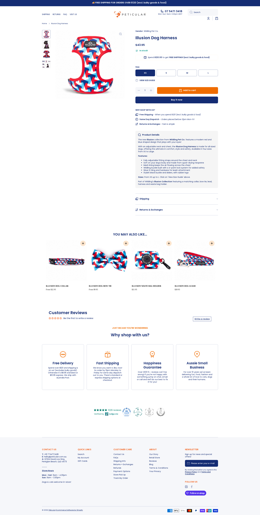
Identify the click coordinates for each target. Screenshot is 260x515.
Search (81, 454)
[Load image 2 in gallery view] (46, 44)
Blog (151, 464)
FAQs (115, 457)
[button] (216, 18)
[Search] (190, 12)
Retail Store (154, 457)
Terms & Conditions (158, 468)
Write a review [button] (202, 318)
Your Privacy (155, 471)
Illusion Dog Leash (185, 286)
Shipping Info (119, 461)
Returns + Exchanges (123, 464)
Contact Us (118, 454)
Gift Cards (82, 461)
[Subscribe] (214, 463)
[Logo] (130, 14)
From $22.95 (51, 290)
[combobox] (203, 12)
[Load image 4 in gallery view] (46, 64)
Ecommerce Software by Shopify (69, 510)
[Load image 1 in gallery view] (46, 34)
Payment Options (121, 471)
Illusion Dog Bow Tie (100, 286)
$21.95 (134, 290)
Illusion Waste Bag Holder (146, 286)
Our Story (153, 454)
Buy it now (176, 99)
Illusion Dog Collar (57, 286)
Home (44, 23)
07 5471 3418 (173, 11)
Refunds (117, 468)
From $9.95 (93, 290)
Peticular (52, 510)
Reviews (153, 461)
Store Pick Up (119, 474)
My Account (83, 457)
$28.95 (177, 290)
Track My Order (120, 478)
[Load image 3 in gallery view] (46, 54)
